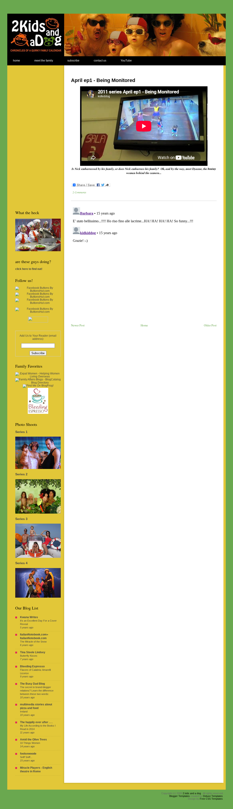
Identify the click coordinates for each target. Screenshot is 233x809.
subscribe (73, 60)
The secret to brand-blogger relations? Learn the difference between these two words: (36, 690)
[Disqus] (144, 262)
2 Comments (79, 192)
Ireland (24, 711)
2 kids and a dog (192, 793)
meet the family (43, 60)
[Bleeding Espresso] (38, 413)
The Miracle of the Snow (33, 641)
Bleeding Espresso (32, 666)
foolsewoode (28, 753)
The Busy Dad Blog (32, 683)
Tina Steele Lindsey (32, 652)
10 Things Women (30, 743)
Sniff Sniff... (26, 757)
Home (144, 325)
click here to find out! (28, 269)
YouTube (126, 60)
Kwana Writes (29, 617)
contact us (100, 60)
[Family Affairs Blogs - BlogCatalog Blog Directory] (38, 382)
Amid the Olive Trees (33, 739)
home (16, 60)
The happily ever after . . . (36, 722)
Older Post (210, 325)
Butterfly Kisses (28, 655)
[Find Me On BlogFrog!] (38, 385)
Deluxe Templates (213, 796)
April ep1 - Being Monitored (103, 80)
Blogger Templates (179, 796)
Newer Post (78, 325)
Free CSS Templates (211, 798)
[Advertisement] (33, 133)
